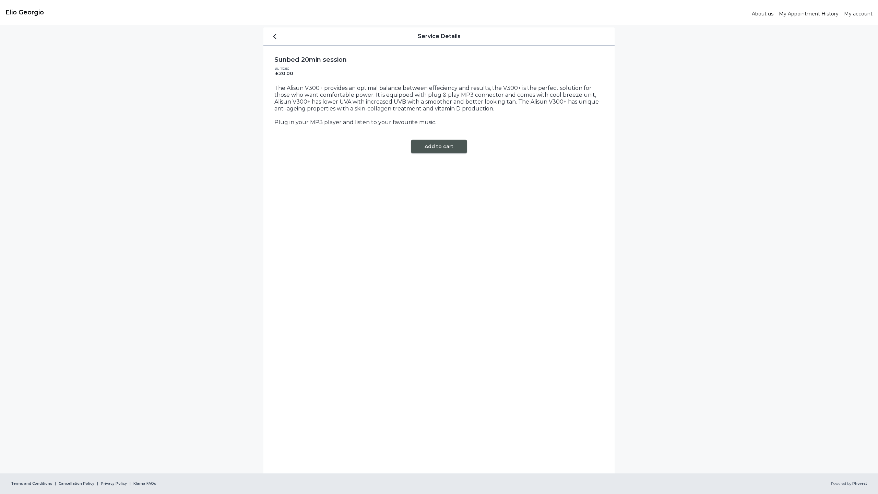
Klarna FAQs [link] (144, 484)
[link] (375, 12)
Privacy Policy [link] (114, 484)
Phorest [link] (859, 484)
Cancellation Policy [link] (76, 484)
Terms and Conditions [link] (31, 484)
